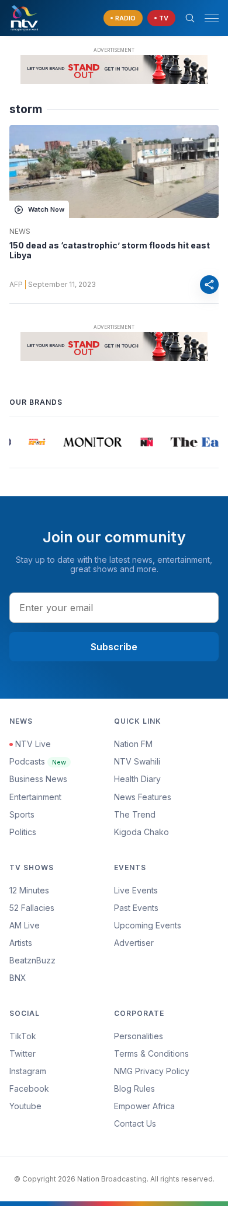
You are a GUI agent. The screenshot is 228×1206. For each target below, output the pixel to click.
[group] (35, 442)
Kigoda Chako (141, 832)
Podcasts (37, 761)
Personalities (138, 1036)
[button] (207, 18)
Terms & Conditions (151, 1053)
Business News (38, 779)
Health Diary (137, 779)
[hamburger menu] (212, 18)
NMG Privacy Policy (151, 1071)
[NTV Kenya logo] (24, 18)
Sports (21, 814)
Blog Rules (134, 1088)
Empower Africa (144, 1106)
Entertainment (35, 797)
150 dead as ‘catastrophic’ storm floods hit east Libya (109, 250)
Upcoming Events (147, 925)
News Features (142, 797)
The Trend (135, 814)
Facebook (29, 1088)
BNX (17, 978)
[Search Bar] (190, 18)
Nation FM (133, 744)
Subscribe (114, 647)
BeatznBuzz (32, 960)
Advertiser (134, 943)
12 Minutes (29, 890)
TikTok (22, 1036)
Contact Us (135, 1123)
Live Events (136, 890)
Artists (20, 943)
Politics (22, 832)
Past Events (136, 908)
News (19, 231)
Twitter (22, 1053)
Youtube (25, 1106)
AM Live (24, 925)
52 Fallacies (31, 908)
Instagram (27, 1071)
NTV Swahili (137, 761)
